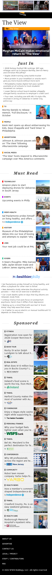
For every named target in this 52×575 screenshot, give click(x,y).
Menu (47, 15)
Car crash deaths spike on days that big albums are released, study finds (24, 295)
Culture (22, 14)
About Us (7, 538)
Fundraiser (11, 408)
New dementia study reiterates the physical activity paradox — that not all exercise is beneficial (24, 290)
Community (11, 469)
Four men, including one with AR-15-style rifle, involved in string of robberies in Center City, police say (24, 98)
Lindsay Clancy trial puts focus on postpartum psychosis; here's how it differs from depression (22, 300)
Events (7, 197)
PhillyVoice (6, 15)
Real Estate (11, 362)
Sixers (7, 258)
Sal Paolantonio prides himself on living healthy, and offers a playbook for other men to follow (25, 285)
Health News (12, 485)
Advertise (7, 543)
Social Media (10, 152)
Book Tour (11, 346)
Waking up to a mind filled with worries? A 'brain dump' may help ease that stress (23, 306)
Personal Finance (14, 423)
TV (7, 28)
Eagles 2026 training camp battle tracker (23, 75)
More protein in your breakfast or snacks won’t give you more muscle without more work (24, 79)
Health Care (12, 516)
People (7, 122)
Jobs (6, 243)
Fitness (10, 331)
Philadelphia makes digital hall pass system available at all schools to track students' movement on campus (23, 85)
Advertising (10, 137)
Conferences (12, 454)
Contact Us (8, 548)
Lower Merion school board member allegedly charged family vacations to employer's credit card (26, 92)
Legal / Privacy (9, 553)
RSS (4, 563)
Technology (10, 181)
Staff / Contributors (13, 558)
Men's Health (10, 212)
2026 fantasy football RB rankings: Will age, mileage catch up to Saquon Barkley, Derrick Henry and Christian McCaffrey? (25, 70)
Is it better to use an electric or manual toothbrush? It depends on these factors (26, 311)
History (8, 227)
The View (14, 28)
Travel (9, 377)
